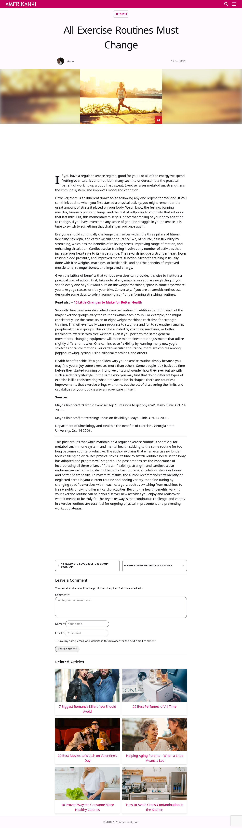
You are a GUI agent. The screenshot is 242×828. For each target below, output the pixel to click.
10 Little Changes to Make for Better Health (108, 302)
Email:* (59, 633)
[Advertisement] (121, 147)
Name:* (60, 624)
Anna (70, 61)
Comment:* (62, 595)
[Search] (226, 4)
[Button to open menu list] (234, 4)
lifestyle (121, 14)
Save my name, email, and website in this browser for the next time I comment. (107, 641)
